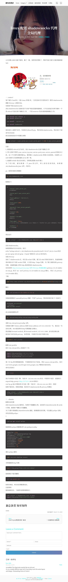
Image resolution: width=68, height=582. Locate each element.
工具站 (50, 3)
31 (40, 579)
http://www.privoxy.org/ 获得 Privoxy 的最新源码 (29, 268)
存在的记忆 (39, 577)
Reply (60, 564)
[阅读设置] (61, 3)
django (50, 578)
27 (34, 579)
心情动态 (30, 3)
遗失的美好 (9, 3)
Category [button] (23, 3)
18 (36, 579)
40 (38, 579)
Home (17, 3)
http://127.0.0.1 (24, 381)
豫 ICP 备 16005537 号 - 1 (23, 578)
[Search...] (57, 3)
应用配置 (41, 37)
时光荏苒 (44, 3)
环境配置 (47, 37)
